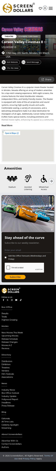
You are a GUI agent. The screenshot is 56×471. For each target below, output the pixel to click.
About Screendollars (12, 434)
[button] (45, 42)
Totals (4, 317)
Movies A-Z (7, 345)
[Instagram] (12, 300)
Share (48, 79)
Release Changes (9, 342)
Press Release (8, 406)
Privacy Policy (29, 458)
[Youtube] (16, 300)
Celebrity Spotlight (10, 425)
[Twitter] (7, 300)
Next (51, 181)
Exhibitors (6, 364)
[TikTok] (20, 300)
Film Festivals (8, 374)
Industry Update (9, 396)
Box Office (7, 307)
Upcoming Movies (10, 336)
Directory (6, 355)
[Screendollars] (18, 7)
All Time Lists (7, 421)
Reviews (5, 348)
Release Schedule (10, 339)
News (4, 383)
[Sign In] (45, 8)
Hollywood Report (10, 399)
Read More (7, 125)
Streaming (6, 428)
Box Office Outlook (10, 393)
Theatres (6, 367)
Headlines (6, 402)
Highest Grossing (9, 320)
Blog (4, 412)
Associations (7, 377)
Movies (5, 326)
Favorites (40, 8)
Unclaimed (7, 46)
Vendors (5, 371)
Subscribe (15, 277)
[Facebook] (3, 300)
